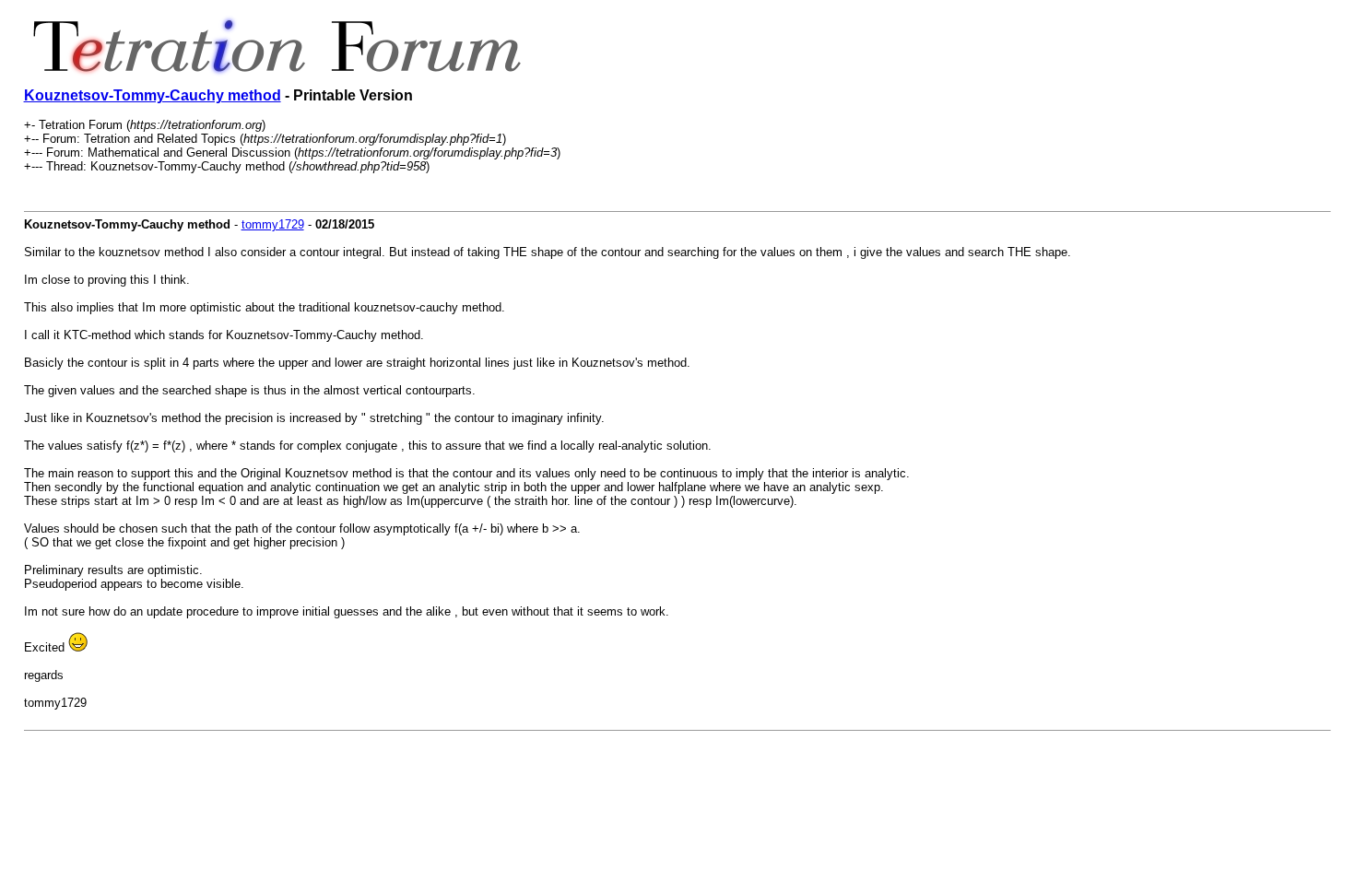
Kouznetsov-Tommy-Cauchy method (152, 95)
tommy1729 (273, 224)
